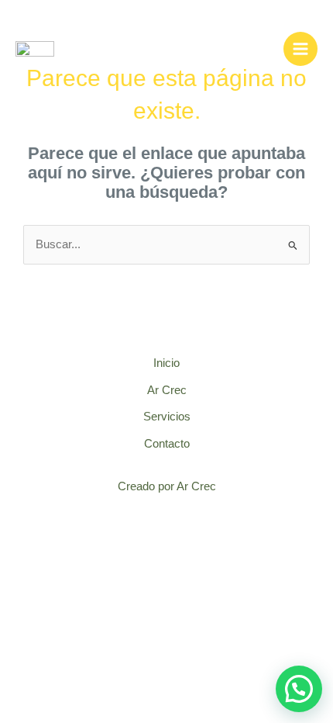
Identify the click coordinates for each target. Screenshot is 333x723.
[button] (299, 689)
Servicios (167, 416)
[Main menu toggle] (300, 49)
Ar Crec (167, 390)
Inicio (166, 363)
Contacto (167, 444)
